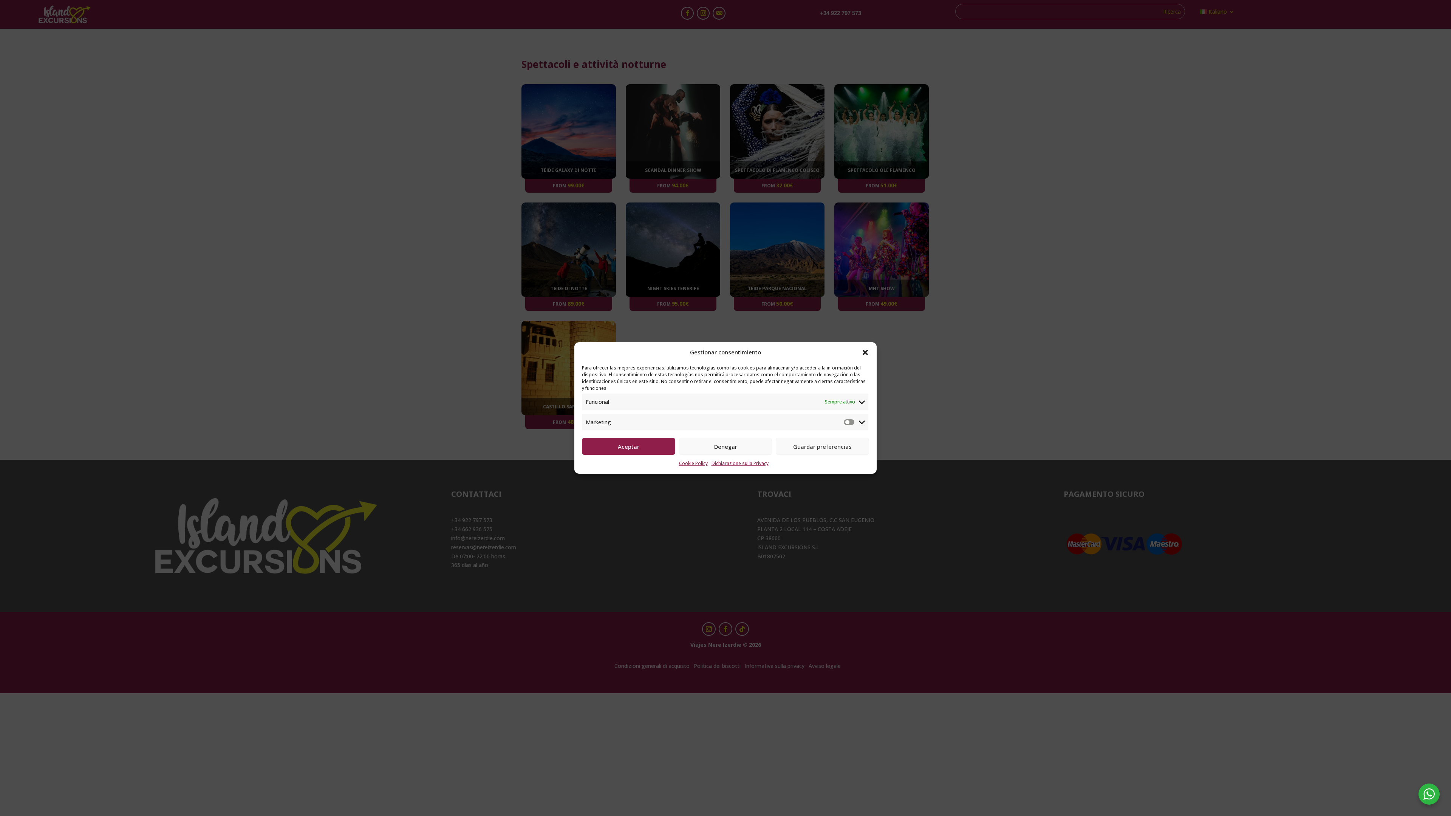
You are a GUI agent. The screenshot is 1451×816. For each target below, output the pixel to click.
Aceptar (628, 446)
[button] (865, 352)
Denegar (725, 446)
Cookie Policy (693, 463)
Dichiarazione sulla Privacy (740, 463)
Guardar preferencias (822, 446)
